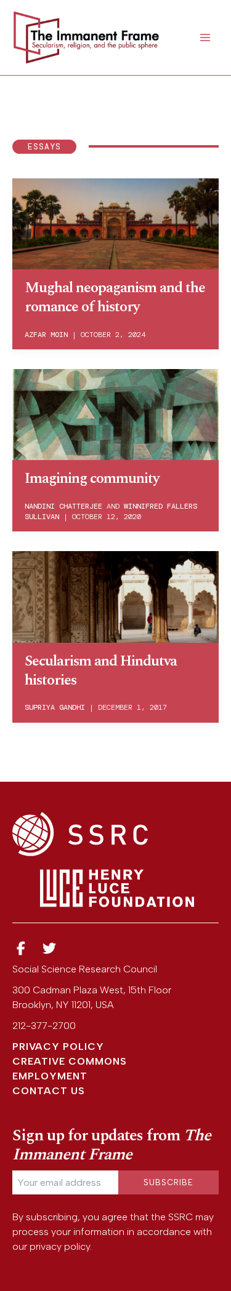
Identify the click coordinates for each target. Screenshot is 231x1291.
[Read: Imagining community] (115, 413)
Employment (49, 1076)
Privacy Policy (58, 1046)
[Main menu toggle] (205, 37)
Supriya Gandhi (55, 707)
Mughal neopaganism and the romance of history (115, 297)
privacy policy (60, 1246)
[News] (21, 949)
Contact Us (48, 1091)
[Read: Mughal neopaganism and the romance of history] (115, 222)
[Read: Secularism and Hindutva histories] (115, 595)
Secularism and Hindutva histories (101, 670)
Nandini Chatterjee (63, 506)
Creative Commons (69, 1061)
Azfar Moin (46, 335)
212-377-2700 (44, 1025)
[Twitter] (50, 949)
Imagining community (92, 478)
